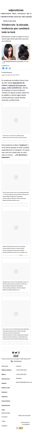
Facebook (4, 417)
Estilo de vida (6, 387)
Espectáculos (6, 405)
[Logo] (16, 10)
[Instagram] (19, 353)
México (14, 13)
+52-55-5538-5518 (21, 370)
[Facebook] (3, 68)
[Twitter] (6, 68)
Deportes (4, 392)
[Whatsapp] (9, 68)
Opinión (29, 13)
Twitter (3, 421)
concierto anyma (7, 16)
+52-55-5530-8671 (21, 374)
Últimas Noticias (6, 13)
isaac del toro (19, 16)
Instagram (4, 425)
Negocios (4, 396)
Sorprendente (6, 401)
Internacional (21, 13)
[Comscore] (16, 361)
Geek (3, 410)
